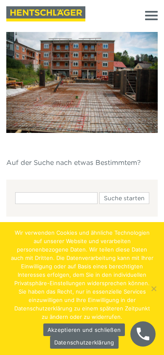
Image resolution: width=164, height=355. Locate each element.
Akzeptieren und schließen (84, 329)
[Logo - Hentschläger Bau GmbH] (45, 13)
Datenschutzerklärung (84, 342)
